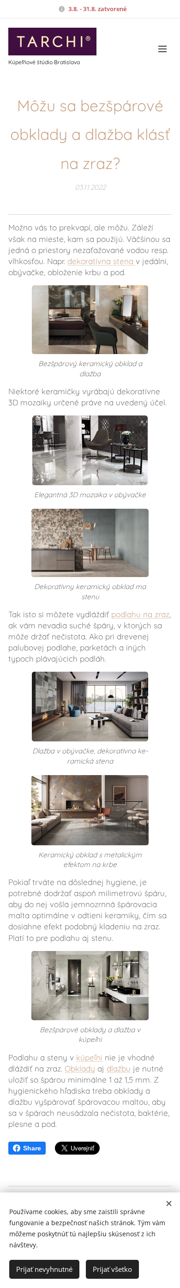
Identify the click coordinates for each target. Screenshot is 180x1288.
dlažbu (119, 1068)
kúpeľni (89, 1057)
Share (32, 1148)
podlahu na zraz (140, 614)
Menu (162, 48)
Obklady (80, 1068)
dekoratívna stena (101, 261)
